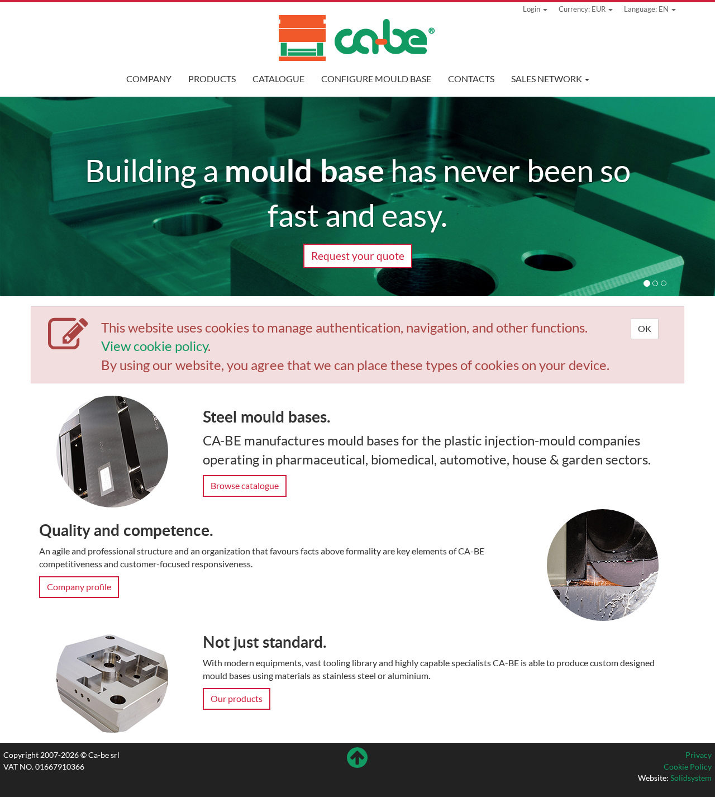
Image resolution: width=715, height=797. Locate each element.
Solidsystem (691, 777)
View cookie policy (154, 346)
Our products (237, 698)
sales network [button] (547, 78)
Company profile (79, 586)
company (148, 78)
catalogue (278, 78)
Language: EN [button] (647, 8)
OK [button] (644, 328)
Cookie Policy (688, 766)
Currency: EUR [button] (583, 8)
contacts (471, 78)
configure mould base (376, 78)
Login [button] (532, 8)
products (212, 78)
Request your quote (357, 255)
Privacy (698, 755)
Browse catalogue (245, 485)
